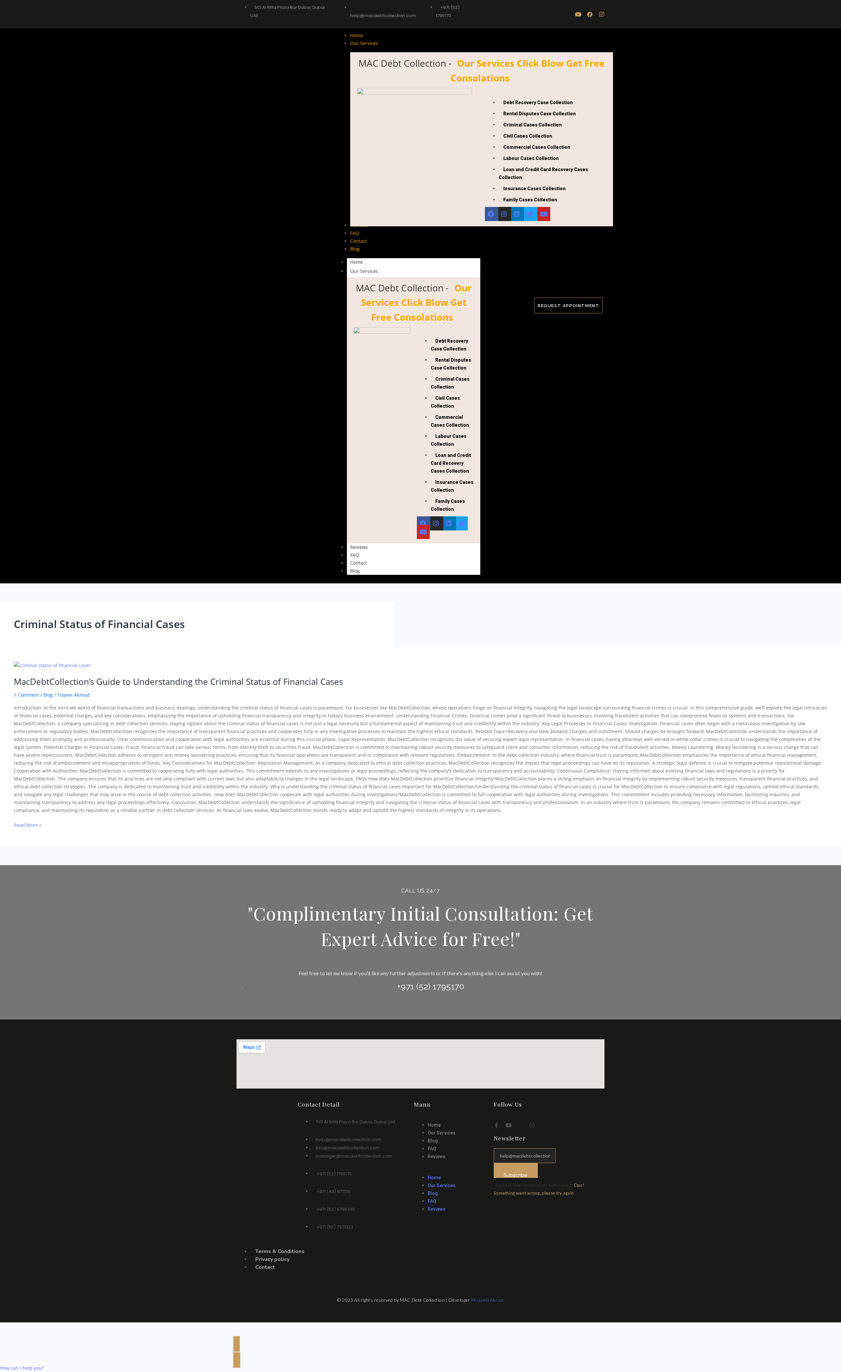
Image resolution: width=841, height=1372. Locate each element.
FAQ (354, 555)
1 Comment (26, 695)
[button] (450, 1170)
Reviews (359, 547)
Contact (358, 563)
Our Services (364, 271)
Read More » (27, 824)
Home (356, 262)
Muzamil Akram (487, 1300)
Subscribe (516, 1175)
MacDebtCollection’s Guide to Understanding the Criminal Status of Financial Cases (178, 681)
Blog (355, 571)
